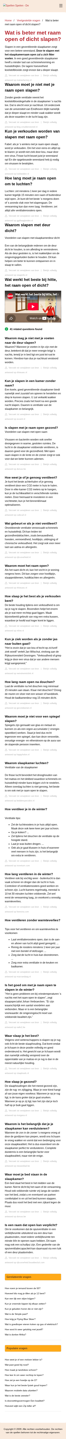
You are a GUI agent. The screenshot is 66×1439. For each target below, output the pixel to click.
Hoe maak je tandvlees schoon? (21, 1370)
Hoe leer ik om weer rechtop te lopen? (24, 1375)
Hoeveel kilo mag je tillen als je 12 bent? (25, 1293)
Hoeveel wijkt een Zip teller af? (20, 1406)
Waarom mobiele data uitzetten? (21, 1390)
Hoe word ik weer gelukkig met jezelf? (24, 1329)
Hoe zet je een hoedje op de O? (21, 1380)
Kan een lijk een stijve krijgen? (20, 1298)
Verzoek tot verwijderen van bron (23, 75)
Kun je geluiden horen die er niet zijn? (24, 1309)
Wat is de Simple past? (16, 1314)
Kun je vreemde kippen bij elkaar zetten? (25, 1303)
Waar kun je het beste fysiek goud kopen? (26, 1385)
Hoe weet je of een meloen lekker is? (23, 1359)
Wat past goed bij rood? (17, 1364)
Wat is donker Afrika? (15, 1334)
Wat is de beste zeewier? (17, 1395)
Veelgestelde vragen (28, 20)
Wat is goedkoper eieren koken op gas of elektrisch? (31, 1324)
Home (8, 20)
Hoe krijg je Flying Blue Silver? (20, 1319)
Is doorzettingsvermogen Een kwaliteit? (25, 1400)
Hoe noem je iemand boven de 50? (23, 1288)
